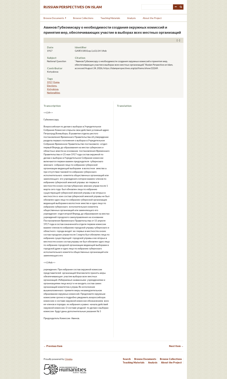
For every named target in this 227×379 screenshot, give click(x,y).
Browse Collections (83, 18)
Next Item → (176, 346)
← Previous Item (53, 346)
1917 (49, 82)
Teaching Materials (110, 18)
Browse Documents (54, 18)
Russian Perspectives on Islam (73, 7)
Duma (56, 82)
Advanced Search (175, 7)
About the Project (152, 18)
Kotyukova (52, 89)
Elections (52, 85)
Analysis (131, 18)
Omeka (68, 359)
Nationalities (53, 92)
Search (181, 7)
